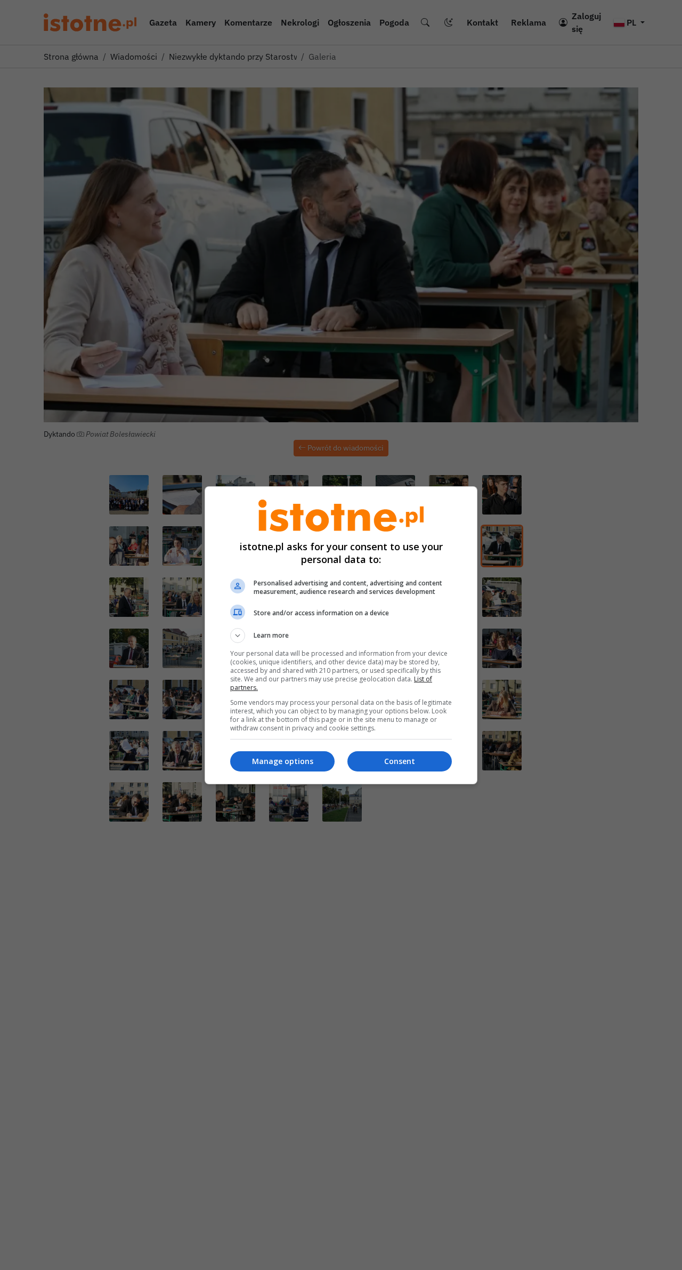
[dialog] (341, 635)
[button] (341, 635)
